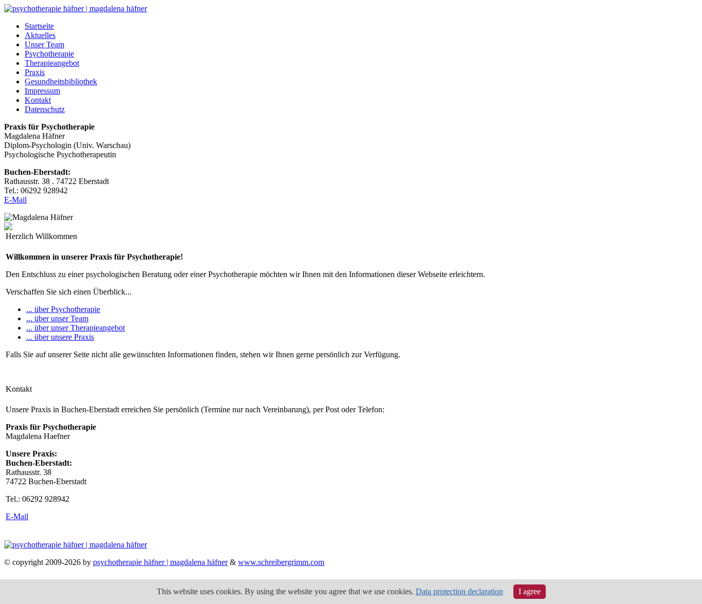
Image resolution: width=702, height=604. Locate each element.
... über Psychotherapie (63, 309)
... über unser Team (57, 318)
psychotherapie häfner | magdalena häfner (160, 562)
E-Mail (15, 199)
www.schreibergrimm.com (281, 562)
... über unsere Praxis (60, 337)
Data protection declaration (459, 591)
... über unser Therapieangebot (75, 327)
